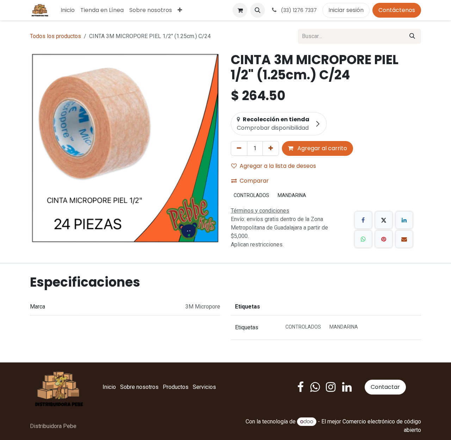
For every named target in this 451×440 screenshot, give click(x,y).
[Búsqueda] (412, 36)
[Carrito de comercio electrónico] (240, 10)
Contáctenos (396, 10)
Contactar (385, 387)
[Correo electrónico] (404, 239)
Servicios (204, 387)
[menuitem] (68, 10)
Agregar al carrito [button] (321, 148)
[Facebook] (363, 220)
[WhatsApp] (363, 239)
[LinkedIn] (404, 220)
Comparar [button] (254, 181)
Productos (176, 387)
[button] (257, 10)
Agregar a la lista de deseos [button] (278, 166)
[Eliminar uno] (239, 148)
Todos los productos (55, 36)
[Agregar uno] (270, 148)
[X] (383, 220)
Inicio (109, 387)
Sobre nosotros (139, 387)
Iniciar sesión (346, 10)
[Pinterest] (383, 239)
